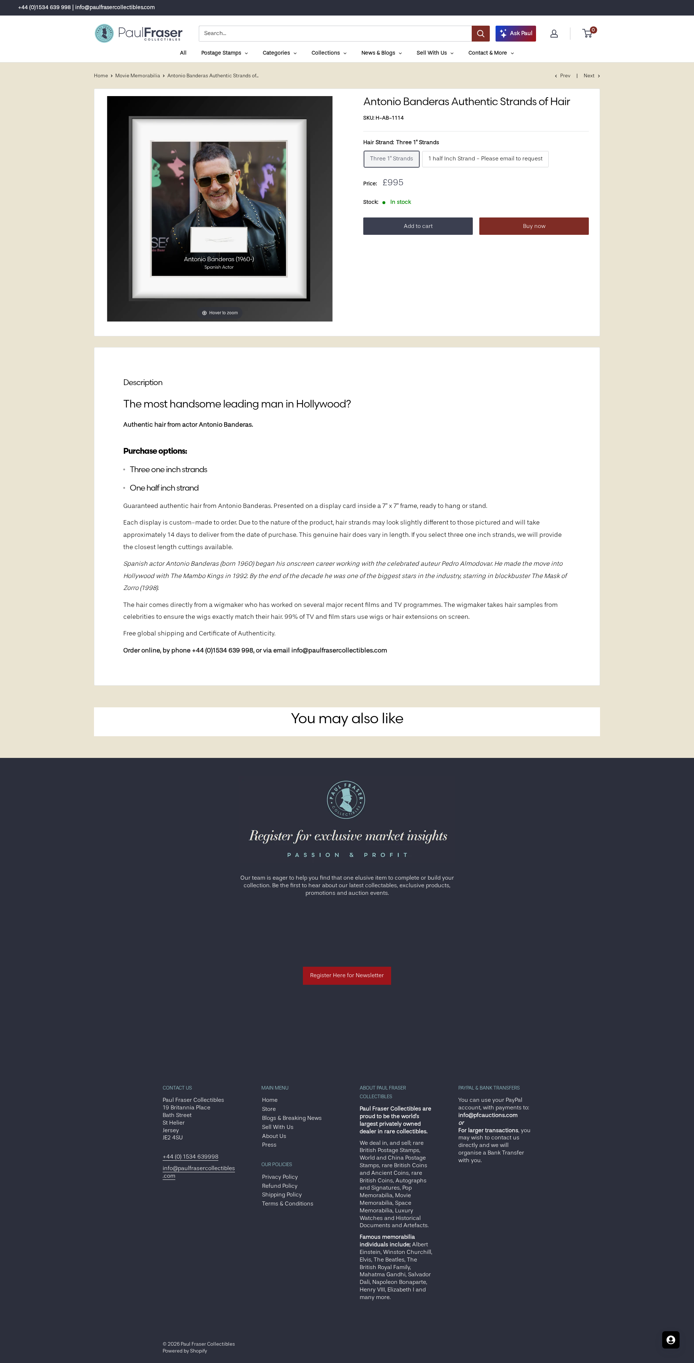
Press (269, 1145)
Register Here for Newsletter (347, 975)
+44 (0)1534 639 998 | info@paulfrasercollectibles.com (86, 7)
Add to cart (418, 226)
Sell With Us (278, 1127)
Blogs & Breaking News (292, 1118)
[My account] (554, 34)
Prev (565, 75)
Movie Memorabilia (137, 75)
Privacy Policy (280, 1177)
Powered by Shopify (185, 1351)
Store (269, 1109)
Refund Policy (279, 1186)
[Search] (481, 34)
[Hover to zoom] (220, 208)
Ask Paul (521, 33)
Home (101, 75)
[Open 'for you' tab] (671, 1340)
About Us (274, 1136)
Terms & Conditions (287, 1203)
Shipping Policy (282, 1194)
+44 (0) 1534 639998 (190, 1156)
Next (589, 75)
